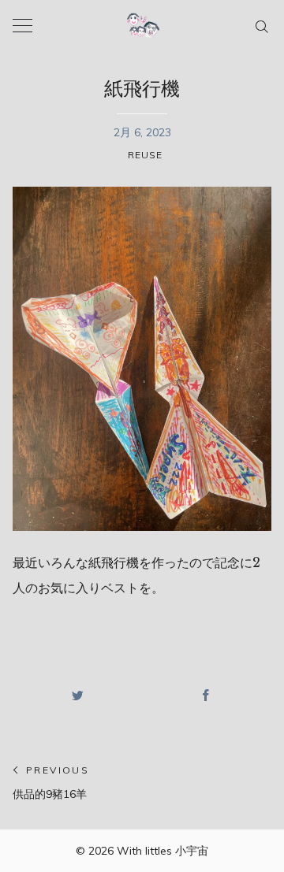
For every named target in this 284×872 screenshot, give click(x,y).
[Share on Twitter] (77, 694)
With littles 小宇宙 (162, 851)
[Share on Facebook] (207, 694)
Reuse (145, 155)
